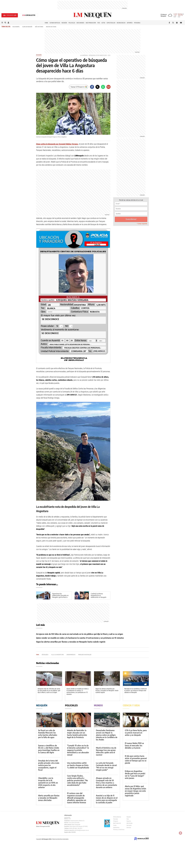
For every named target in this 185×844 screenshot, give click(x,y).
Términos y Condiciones (118, 829)
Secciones (129, 825)
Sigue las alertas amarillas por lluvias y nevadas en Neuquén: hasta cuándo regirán (70, 641)
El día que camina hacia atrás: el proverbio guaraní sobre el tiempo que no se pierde (136, 759)
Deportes (129, 22)
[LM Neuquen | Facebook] (170, 23)
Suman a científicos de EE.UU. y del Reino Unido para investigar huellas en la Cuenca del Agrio (48, 749)
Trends (114, 825)
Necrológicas (121, 22)
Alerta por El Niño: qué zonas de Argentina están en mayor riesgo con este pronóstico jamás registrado (135, 791)
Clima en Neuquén (27, 26)
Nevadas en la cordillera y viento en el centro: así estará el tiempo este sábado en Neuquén (135, 690)
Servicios (129, 827)
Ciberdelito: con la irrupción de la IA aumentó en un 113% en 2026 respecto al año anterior (48, 782)
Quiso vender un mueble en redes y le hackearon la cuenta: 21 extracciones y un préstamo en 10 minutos (80, 638)
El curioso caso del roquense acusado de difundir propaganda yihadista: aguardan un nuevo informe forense (76, 798)
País (98, 22)
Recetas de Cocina (51, 26)
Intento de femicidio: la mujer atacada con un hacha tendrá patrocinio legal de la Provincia (77, 733)
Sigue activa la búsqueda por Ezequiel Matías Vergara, (57, 144)
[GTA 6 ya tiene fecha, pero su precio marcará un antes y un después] (136, 720)
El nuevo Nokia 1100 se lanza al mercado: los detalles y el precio (134, 745)
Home (46, 22)
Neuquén (64, 22)
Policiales (72, 22)
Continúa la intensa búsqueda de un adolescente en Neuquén (98, 595)
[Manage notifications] (180, 833)
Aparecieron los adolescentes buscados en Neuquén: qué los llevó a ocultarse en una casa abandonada (60, 597)
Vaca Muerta (15, 26)
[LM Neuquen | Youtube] (181, 23)
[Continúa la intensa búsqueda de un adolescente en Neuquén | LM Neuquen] (82, 595)
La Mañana (84, 55)
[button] (2, 22)
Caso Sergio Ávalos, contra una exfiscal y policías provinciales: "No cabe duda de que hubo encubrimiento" (77, 780)
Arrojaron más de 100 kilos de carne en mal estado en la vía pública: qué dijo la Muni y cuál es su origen (79, 634)
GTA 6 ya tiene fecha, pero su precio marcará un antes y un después (136, 732)
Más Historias (39, 26)
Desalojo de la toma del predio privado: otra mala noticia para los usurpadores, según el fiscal (48, 765)
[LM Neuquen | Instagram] (177, 23)
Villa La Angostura (57, 654)
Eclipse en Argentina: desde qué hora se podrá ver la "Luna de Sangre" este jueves (135, 774)
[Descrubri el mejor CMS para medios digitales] (141, 840)
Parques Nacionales (84, 654)
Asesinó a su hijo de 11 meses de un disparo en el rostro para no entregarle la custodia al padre (106, 799)
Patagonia (137, 22)
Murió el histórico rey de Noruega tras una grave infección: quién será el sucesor (106, 751)
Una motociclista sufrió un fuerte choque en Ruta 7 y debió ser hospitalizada (78, 765)
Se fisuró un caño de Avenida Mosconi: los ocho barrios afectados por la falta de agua (47, 733)
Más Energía (80, 22)
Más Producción (91, 22)
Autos (103, 22)
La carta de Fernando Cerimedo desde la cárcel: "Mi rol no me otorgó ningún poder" (106, 766)
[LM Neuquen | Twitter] (173, 23)
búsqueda (92, 55)
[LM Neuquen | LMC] (29, 15)
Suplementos (116, 827)
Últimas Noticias (55, 22)
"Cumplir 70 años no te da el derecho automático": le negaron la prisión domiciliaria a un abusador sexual (78, 750)
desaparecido (71, 654)
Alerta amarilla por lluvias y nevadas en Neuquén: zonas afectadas (48, 797)
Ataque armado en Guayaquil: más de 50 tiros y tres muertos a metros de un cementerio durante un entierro (106, 782)
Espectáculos (111, 22)
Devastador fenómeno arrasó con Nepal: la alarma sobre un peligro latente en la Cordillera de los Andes (106, 735)
